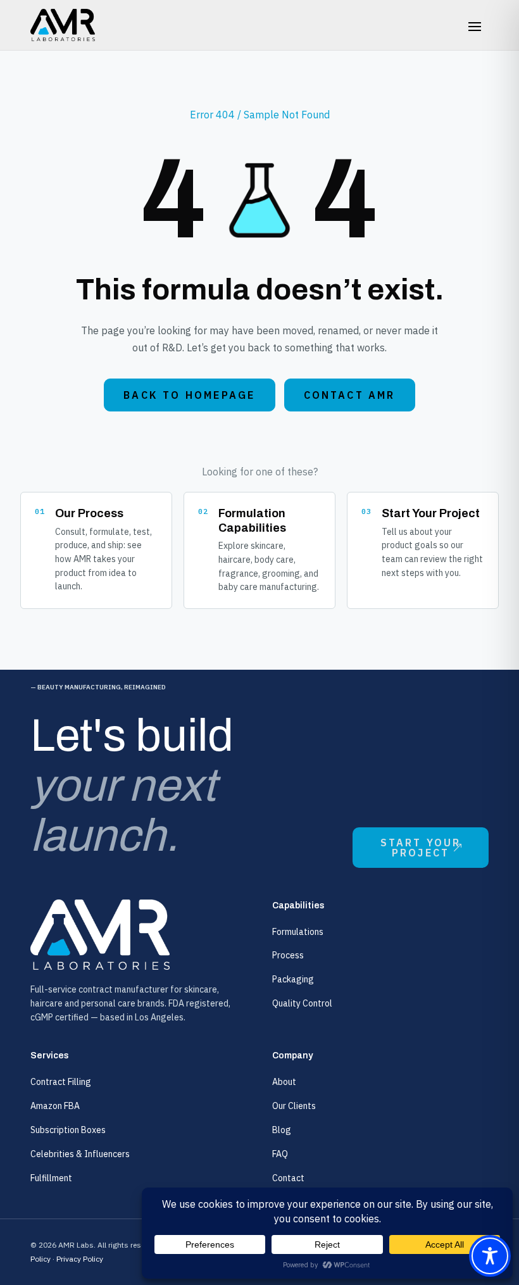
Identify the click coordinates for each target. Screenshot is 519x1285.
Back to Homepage (189, 395)
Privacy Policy (79, 1258)
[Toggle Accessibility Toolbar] (490, 1256)
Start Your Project (420, 847)
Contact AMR (350, 395)
